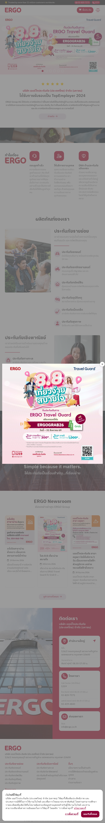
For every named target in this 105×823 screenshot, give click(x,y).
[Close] (102, 364)
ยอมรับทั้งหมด (90, 814)
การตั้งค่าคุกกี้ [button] (71, 814)
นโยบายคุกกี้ (80, 808)
